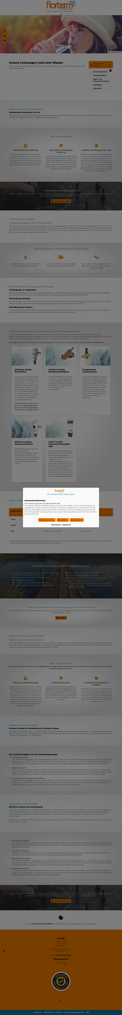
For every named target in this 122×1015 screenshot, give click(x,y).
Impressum (66, 525)
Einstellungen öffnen (47, 520)
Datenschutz (56, 525)
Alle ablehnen (63, 520)
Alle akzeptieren (76, 520)
